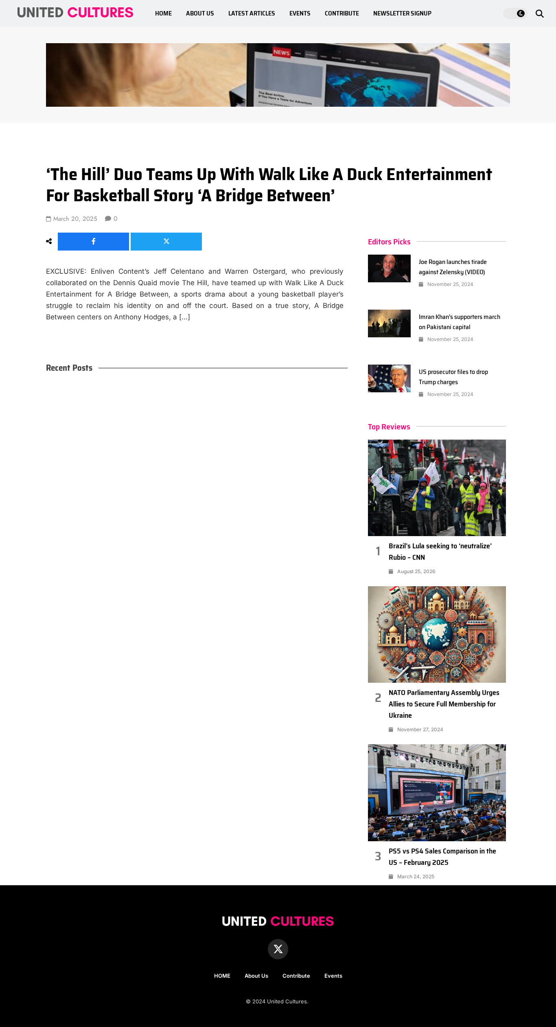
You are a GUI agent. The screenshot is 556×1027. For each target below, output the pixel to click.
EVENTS (300, 13)
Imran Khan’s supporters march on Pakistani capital (459, 322)
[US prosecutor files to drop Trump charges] (389, 378)
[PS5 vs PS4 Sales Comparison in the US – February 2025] (437, 792)
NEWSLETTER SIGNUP (402, 13)
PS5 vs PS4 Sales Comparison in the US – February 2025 (442, 856)
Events (333, 975)
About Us (256, 975)
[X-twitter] (278, 949)
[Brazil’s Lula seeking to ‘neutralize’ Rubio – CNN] (437, 488)
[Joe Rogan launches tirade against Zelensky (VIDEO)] (389, 268)
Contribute (296, 975)
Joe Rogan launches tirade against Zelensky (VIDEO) (453, 267)
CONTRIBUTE (342, 13)
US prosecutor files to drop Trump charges (453, 377)
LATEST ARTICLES (251, 13)
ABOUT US (200, 13)
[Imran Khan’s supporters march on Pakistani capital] (389, 323)
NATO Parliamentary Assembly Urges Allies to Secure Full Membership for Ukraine (444, 704)
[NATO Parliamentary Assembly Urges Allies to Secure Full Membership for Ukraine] (437, 634)
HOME (163, 13)
